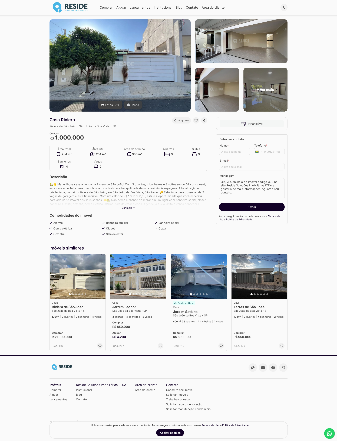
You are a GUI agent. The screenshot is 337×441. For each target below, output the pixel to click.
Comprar (106, 7)
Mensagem (227, 175)
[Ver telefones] (284, 7)
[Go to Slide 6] (85, 294)
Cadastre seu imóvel (179, 390)
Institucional (163, 7)
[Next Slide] (101, 276)
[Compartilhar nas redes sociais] (204, 120)
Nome (224, 145)
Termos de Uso (210, 425)
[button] (77, 276)
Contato (192, 7)
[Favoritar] (196, 120)
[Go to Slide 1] (70, 294)
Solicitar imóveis (177, 394)
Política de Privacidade (239, 219)
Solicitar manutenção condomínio (188, 409)
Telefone (260, 145)
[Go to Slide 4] (79, 294)
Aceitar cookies (170, 432)
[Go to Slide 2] (73, 294)
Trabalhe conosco (178, 399)
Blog (179, 7)
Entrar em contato (232, 139)
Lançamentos (140, 7)
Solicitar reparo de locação (184, 404)
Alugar (121, 7)
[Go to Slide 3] (76, 294)
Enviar (252, 207)
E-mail (224, 160)
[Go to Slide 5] (82, 294)
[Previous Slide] (53, 276)
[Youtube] (263, 367)
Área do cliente (213, 7)
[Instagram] (283, 367)
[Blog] (253, 367)
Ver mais (127, 207)
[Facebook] (273, 367)
